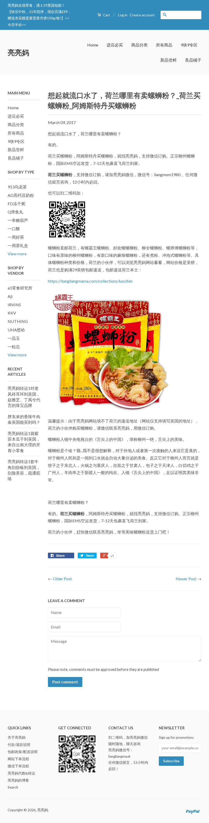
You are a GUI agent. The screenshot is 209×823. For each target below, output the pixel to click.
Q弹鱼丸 (15, 211)
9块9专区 (189, 44)
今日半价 (15, 24)
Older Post (62, 578)
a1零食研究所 (20, 287)
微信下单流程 (18, 766)
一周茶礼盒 (18, 245)
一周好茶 (16, 237)
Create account (142, 15)
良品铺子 (193, 59)
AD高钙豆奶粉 (21, 195)
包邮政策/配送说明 (22, 752)
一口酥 (14, 228)
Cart (106, 15)
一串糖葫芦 (18, 220)
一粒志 (14, 346)
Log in (122, 15)
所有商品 (164, 44)
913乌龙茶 (17, 186)
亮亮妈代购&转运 (21, 773)
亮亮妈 (18, 52)
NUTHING (18, 321)
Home (92, 44)
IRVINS (14, 304)
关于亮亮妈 (16, 737)
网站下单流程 (18, 759)
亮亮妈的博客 (18, 780)
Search (13, 787)
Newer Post (186, 578)
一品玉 (14, 338)
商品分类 (139, 44)
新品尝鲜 (168, 59)
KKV (12, 312)
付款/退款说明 (19, 745)
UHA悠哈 (16, 329)
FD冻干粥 (16, 203)
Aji (10, 296)
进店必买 (115, 44)
